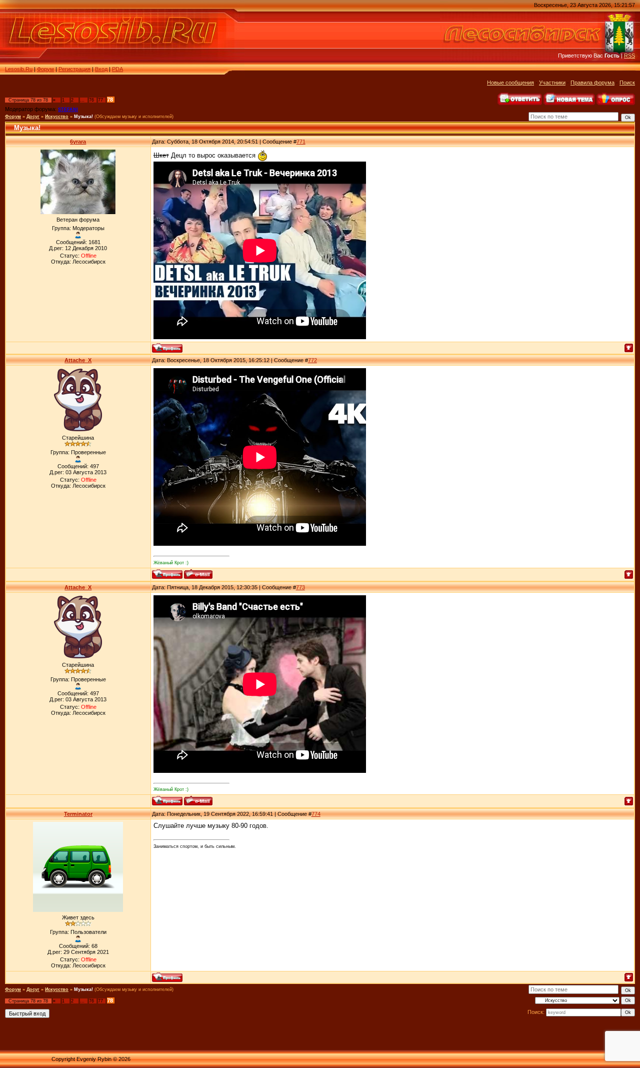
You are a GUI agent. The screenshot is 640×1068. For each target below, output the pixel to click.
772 (312, 360)
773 (300, 587)
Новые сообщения (510, 83)
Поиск (627, 83)
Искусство (56, 116)
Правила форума (592, 83)
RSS (629, 56)
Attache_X (78, 360)
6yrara (78, 142)
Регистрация (74, 69)
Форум (45, 69)
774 (316, 814)
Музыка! (83, 116)
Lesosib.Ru (18, 69)
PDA (117, 69)
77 (100, 100)
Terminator (78, 814)
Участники (552, 83)
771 (301, 142)
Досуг (33, 116)
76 (91, 100)
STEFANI (68, 109)
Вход (101, 69)
